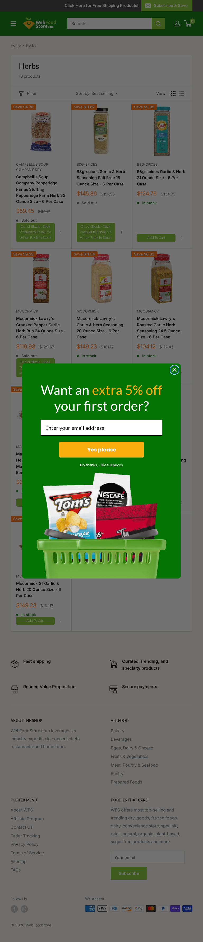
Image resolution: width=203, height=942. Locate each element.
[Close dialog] (174, 370)
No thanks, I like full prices (101, 465)
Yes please (101, 449)
